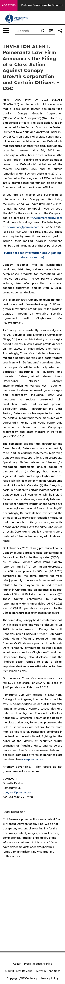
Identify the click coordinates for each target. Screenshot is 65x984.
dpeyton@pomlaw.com (17, 792)
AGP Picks (9, 5)
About (17, 963)
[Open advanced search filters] (51, 31)
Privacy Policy (49, 978)
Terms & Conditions (48, 971)
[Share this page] (60, 30)
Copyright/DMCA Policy (22, 978)
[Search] (43, 31)
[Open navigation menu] (6, 30)
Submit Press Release (18, 971)
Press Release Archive (38, 963)
